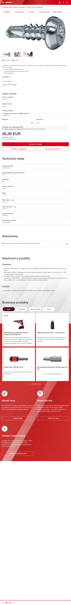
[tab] (7, 12)
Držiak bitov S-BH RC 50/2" (13, 367)
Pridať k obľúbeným (19, 149)
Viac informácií (6, 81)
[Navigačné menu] (3, 2)
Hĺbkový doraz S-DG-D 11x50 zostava (51, 333)
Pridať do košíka (36, 144)
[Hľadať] (67, 2)
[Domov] (9, 2)
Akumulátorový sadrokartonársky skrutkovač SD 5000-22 (15, 333)
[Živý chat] (10, 603)
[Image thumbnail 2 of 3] (17, 54)
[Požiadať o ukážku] (6, 603)
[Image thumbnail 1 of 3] (7, 54)
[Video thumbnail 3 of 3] (28, 54)
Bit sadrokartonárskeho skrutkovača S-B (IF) (52, 368)
